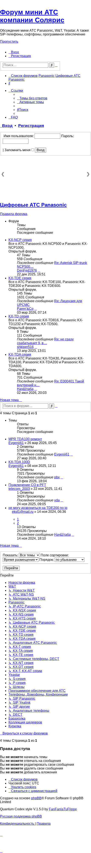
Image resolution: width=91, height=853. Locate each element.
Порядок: (47, 559)
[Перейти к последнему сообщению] (71, 454)
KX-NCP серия (20, 240)
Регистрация (31, 125)
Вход (6, 125)
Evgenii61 (16, 443)
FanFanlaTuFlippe (63, 809)
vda (57, 500)
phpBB (36, 798)
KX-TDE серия (19, 278)
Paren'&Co (25, 308)
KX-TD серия (18, 316)
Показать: (11, 555)
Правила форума (13, 214)
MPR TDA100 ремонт (25, 439)
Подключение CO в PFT (27, 485)
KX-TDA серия (19, 354)
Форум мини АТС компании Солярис (32, 16)
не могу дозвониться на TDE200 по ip (37, 508)
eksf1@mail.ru (22, 511)
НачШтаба (25, 389)
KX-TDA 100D (19, 462)
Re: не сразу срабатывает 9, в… (45, 341)
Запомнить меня (17, 150)
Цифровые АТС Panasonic (33, 205)
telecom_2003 (19, 489)
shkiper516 (25, 347)
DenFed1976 (27, 270)
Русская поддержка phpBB (21, 816)
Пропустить (9, 41)
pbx (57, 477)
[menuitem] (13, 52)
